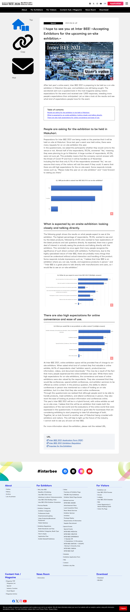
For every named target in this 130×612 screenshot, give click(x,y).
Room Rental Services (70, 510)
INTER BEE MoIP (69, 551)
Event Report (11, 591)
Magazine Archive (11, 594)
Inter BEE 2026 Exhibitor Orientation (49, 502)
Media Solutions (43, 523)
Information (41, 578)
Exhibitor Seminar (69, 513)
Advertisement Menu (70, 505)
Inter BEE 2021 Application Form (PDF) (66, 440)
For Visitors (51, 10)
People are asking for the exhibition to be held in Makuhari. (68, 112)
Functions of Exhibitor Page (72, 492)
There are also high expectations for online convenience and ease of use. (73, 118)
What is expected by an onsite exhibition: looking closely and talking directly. (74, 115)
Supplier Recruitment (70, 523)
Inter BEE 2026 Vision (45, 495)
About (24, 10)
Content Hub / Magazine (71, 10)
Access (100, 495)
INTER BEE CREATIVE (70, 534)
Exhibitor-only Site (68, 565)
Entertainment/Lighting (45, 516)
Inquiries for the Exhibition (60, 446)
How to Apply (42, 534)
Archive (8, 494)
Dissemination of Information (72, 521)
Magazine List (11, 583)
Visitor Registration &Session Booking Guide (104, 505)
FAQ (64, 560)
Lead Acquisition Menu (71, 508)
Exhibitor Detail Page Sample (73, 497)
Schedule (66, 554)
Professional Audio (43, 513)
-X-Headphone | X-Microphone (73, 541)
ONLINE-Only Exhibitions (71, 495)
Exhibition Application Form (71, 557)
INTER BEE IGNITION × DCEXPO (74, 544)
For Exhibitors (37, 10)
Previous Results (43, 505)
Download (103, 10)
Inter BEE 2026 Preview (105, 492)
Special (9, 586)
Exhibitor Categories (44, 508)
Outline (8, 489)
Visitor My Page (102, 509)
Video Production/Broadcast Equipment (46, 519)
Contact (65, 563)
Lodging (100, 497)
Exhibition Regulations (44, 526)
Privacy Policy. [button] (53, 609)
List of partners (11, 497)
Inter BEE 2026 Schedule (105, 500)
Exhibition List (102, 490)
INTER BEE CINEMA (70, 548)
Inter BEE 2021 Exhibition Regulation (65, 443)
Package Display (69, 518)
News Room (90, 10)
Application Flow (43, 536)
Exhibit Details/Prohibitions (46, 539)
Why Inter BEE (42, 490)
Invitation (66, 516)
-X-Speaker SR (68, 539)
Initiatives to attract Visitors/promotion (50, 497)
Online (65, 490)
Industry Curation (12, 588)
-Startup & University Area (72, 546)
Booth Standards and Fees (46, 529)
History (8, 492)
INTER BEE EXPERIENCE (71, 537)
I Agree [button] (123, 608)
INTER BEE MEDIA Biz (70, 532)
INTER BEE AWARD (70, 503)
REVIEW (100, 580)
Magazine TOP (10, 581)
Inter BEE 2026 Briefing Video (47, 500)
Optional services (68, 500)
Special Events (67, 526)
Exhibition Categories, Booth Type (48, 531)
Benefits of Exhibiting (44, 492)
